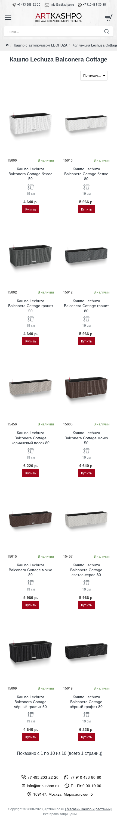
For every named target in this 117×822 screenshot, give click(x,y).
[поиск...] (106, 31)
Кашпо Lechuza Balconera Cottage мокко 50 (86, 438)
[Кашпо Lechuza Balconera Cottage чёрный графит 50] (30, 650)
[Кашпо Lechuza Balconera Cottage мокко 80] (30, 518)
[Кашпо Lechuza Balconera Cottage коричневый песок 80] (30, 387)
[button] (30, 209)
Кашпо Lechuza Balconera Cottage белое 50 (30, 174)
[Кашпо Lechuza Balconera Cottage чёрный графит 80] (86, 650)
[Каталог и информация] (8, 18)
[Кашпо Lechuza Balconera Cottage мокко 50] (86, 387)
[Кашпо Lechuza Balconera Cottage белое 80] (86, 122)
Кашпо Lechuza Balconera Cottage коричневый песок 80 (31, 438)
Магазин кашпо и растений (88, 809)
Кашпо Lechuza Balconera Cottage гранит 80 (86, 306)
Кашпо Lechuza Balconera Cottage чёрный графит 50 (30, 702)
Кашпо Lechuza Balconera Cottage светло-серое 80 (86, 570)
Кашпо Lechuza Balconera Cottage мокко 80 (30, 570)
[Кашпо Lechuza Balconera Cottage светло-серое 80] (86, 518)
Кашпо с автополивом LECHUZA (40, 45)
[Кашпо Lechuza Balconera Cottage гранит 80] (86, 255)
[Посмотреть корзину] (109, 18)
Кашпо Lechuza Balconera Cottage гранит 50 (30, 306)
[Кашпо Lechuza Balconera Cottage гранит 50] (30, 255)
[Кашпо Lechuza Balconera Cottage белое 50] (30, 122)
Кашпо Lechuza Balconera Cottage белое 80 (86, 174)
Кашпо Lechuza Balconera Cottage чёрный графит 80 (86, 702)
